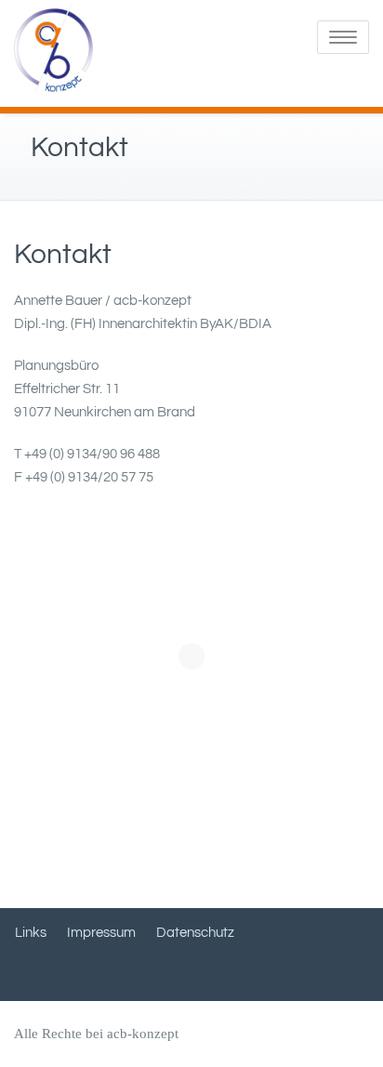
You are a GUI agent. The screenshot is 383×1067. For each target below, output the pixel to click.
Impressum (101, 933)
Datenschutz (195, 933)
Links (30, 933)
